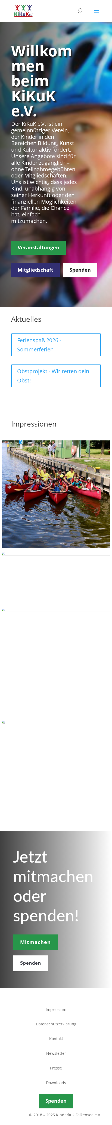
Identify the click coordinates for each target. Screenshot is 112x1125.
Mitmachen (35, 942)
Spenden (80, 269)
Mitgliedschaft (35, 269)
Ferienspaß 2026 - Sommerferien (39, 344)
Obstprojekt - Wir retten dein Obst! (53, 375)
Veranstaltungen (38, 247)
